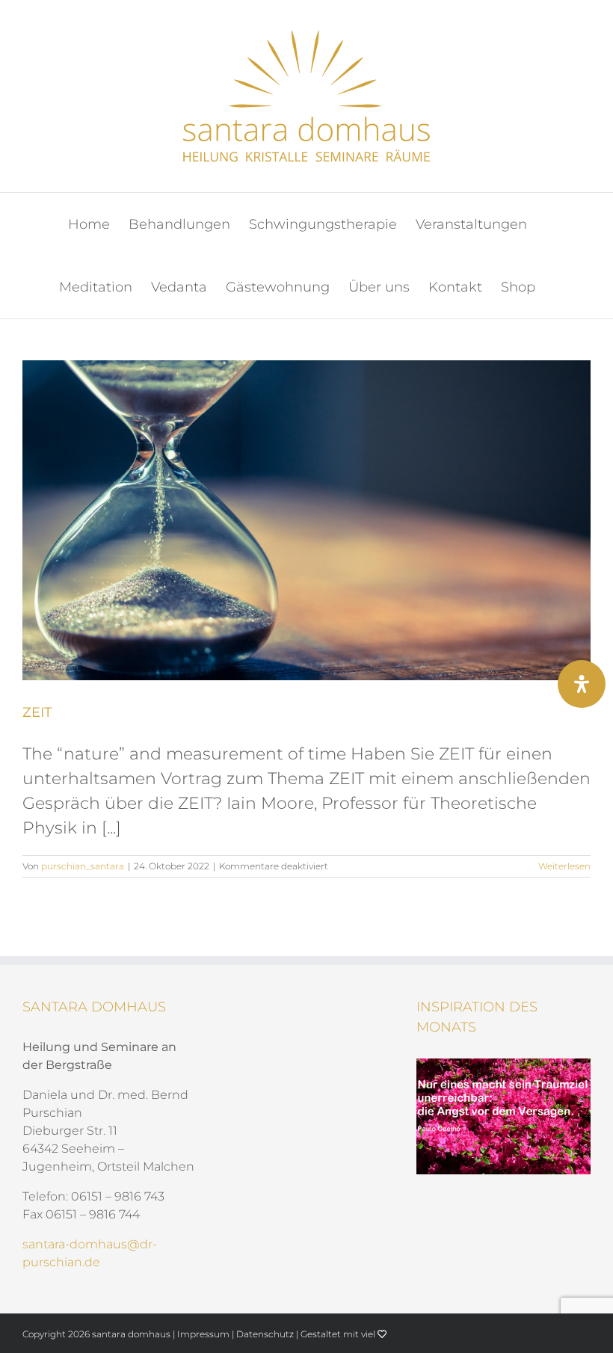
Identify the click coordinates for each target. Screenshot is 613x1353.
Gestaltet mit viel (339, 1334)
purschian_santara (82, 866)
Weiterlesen (564, 866)
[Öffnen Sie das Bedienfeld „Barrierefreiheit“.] (582, 684)
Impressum (203, 1334)
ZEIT (37, 712)
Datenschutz (265, 1334)
